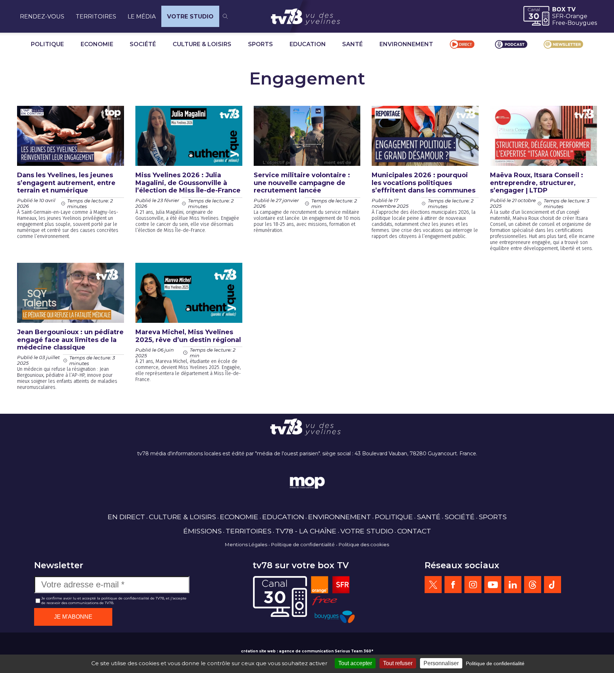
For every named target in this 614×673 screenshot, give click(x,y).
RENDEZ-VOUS (42, 16)
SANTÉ (352, 44)
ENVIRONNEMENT (406, 44)
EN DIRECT (126, 516)
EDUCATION (308, 44)
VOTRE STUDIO (190, 16)
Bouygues (582, 23)
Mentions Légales (246, 544)
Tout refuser (398, 663)
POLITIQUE (47, 44)
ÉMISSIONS (202, 531)
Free (558, 23)
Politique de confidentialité (303, 544)
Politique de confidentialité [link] (495, 663)
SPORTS (260, 44)
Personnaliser (441, 663)
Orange (576, 16)
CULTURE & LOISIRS (202, 44)
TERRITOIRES (96, 16)
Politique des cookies (364, 544)
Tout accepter (355, 663)
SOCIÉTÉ (143, 44)
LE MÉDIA (142, 16)
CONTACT (414, 531)
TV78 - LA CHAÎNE (305, 531)
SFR (558, 16)
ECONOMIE (97, 44)
